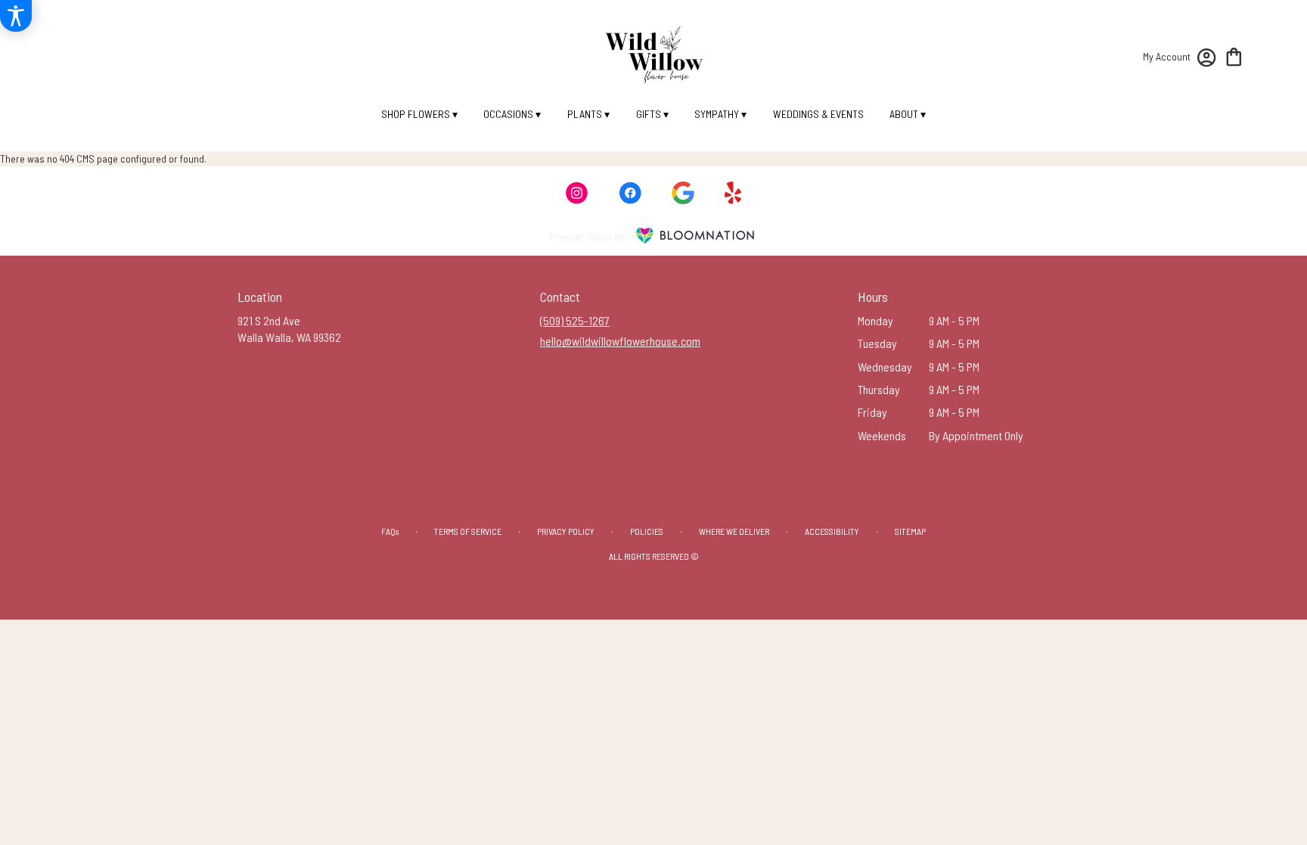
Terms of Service (467, 531)
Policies (646, 531)
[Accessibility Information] (16, 16)
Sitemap (910, 531)
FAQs (390, 531)
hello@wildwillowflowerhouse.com (620, 341)
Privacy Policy (566, 531)
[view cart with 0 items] (1234, 55)
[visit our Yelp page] (733, 193)
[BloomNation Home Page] (695, 235)
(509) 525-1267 (575, 320)
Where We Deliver (734, 531)
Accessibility (832, 531)
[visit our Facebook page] (630, 193)
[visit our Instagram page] (577, 193)
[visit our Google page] (683, 193)
